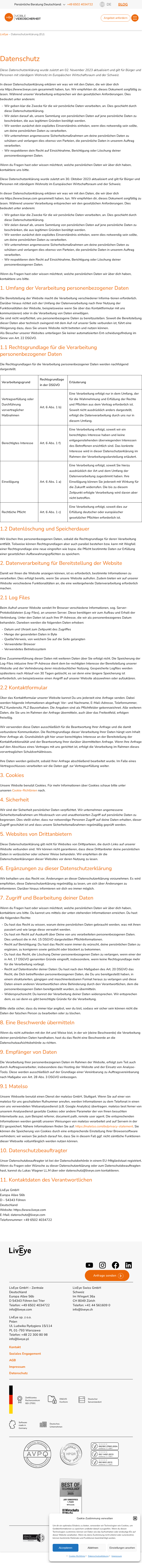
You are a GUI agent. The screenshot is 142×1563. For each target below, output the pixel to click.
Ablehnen (93, 1547)
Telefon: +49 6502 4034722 (29, 1305)
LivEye (4, 34)
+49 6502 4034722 (80, 4)
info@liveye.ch (83, 1309)
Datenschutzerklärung (98, 1556)
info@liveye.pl (19, 1339)
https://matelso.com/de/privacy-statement (104, 1126)
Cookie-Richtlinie (77, 1556)
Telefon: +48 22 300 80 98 (28, 1335)
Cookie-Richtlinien (24, 790)
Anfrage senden (104, 1275)
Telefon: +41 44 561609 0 (91, 1305)
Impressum (117, 1556)
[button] (135, 1518)
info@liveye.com (20, 1309)
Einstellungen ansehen (122, 1547)
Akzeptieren (65, 1547)
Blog (123, 4)
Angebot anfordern (115, 18)
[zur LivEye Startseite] (22, 22)
